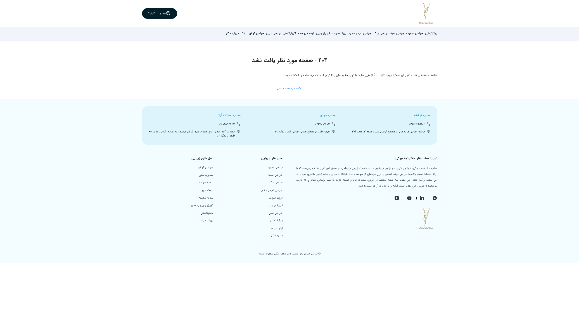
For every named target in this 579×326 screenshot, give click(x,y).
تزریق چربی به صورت (201, 205)
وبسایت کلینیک (156, 13)
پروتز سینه (207, 220)
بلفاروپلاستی (206, 175)
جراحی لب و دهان (360, 33)
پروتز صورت (339, 33)
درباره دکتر (232, 33)
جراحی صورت (414, 33)
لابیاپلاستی (289, 33)
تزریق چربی (323, 33)
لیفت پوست (306, 33)
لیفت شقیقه (206, 197)
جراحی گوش (256, 33)
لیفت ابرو (207, 190)
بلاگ (244, 33)
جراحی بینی (273, 33)
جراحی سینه (397, 33)
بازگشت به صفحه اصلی (289, 88)
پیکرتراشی (431, 33)
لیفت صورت (206, 182)
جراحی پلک (380, 33)
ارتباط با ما (277, 228)
